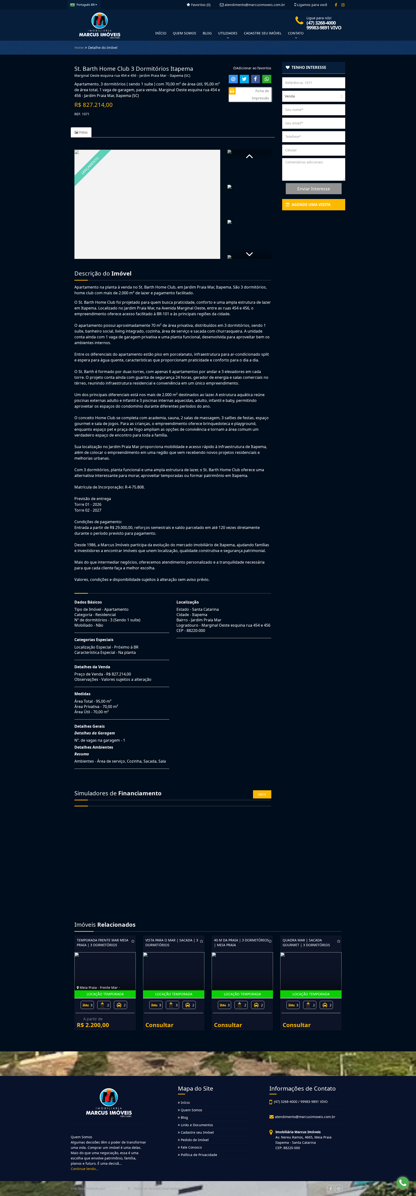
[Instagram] (343, 4)
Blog (184, 1117)
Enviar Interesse (313, 189)
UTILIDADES (227, 33)
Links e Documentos (196, 1125)
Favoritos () (200, 4)
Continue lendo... (84, 1168)
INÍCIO (160, 33)
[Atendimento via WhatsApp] (403, 1183)
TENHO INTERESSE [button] (308, 67)
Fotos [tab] (83, 132)
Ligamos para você (311, 4)
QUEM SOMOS (184, 33)
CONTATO (296, 33)
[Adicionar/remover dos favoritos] (133, 941)
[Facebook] (336, 4)
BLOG (207, 33)
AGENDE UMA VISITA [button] (310, 204)
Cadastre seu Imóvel (197, 1132)
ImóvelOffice (116, 1188)
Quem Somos (191, 1110)
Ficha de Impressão (260, 94)
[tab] (313, 67)
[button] (249, 155)
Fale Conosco (191, 1147)
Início (185, 1102)
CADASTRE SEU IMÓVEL (262, 33)
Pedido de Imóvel (194, 1140)
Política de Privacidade (198, 1154)
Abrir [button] (262, 794)
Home (79, 47)
